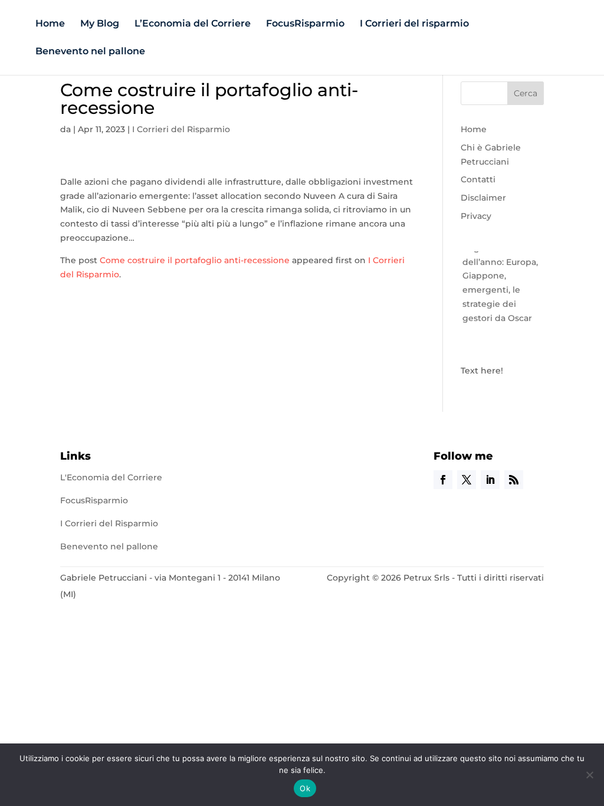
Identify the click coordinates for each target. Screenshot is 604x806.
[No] (589, 775)
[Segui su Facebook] (443, 479)
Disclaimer (483, 197)
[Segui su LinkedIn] (490, 479)
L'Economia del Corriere (111, 477)
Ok (305, 788)
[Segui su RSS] (513, 479)
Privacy (476, 216)
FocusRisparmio (305, 24)
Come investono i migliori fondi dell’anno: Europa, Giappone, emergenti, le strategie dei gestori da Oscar (500, 273)
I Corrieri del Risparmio (181, 129)
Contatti (478, 179)
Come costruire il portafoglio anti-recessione (195, 260)
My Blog (99, 24)
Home (50, 24)
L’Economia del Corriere (192, 24)
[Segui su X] (466, 479)
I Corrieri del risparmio (414, 24)
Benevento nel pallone (90, 52)
